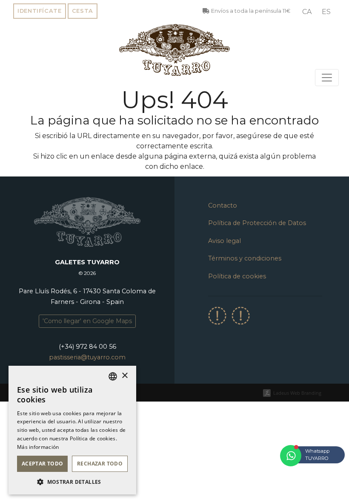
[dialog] (72, 430)
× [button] (124, 376)
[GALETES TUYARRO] (174, 50)
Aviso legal (224, 241)
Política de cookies (237, 276)
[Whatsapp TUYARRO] (290, 455)
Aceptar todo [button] (42, 463)
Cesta (82, 11)
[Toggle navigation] (327, 77)
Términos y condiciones (244, 258)
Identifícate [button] (39, 11)
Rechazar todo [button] (100, 463)
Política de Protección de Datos (257, 223)
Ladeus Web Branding (297, 393)
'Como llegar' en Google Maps (87, 321)
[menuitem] (307, 11)
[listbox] (113, 376)
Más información (38, 447)
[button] (72, 481)
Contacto (222, 205)
